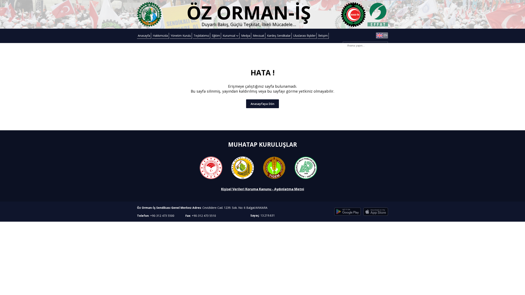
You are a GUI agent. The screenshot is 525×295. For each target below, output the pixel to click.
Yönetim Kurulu (181, 35)
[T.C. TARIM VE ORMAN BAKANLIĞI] (211, 167)
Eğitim (216, 35)
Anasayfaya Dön (262, 104)
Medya (245, 35)
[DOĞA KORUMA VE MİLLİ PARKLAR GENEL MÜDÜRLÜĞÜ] (305, 167)
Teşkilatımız (201, 35)
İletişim (323, 35)
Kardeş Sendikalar (279, 35)
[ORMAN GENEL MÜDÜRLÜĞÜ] (242, 167)
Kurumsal (229, 35)
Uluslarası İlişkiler (304, 35)
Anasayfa (144, 35)
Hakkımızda (160, 35)
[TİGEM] (274, 167)
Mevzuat (258, 35)
